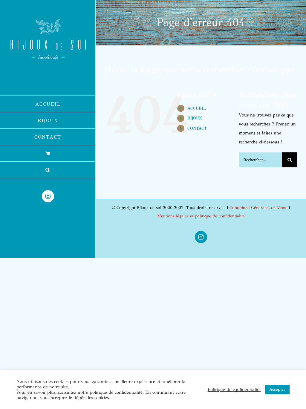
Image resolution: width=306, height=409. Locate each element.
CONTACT (197, 128)
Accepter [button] (277, 389)
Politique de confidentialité (234, 389)
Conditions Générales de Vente (258, 207)
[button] (48, 170)
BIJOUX (194, 118)
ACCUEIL (196, 108)
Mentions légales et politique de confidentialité (201, 216)
